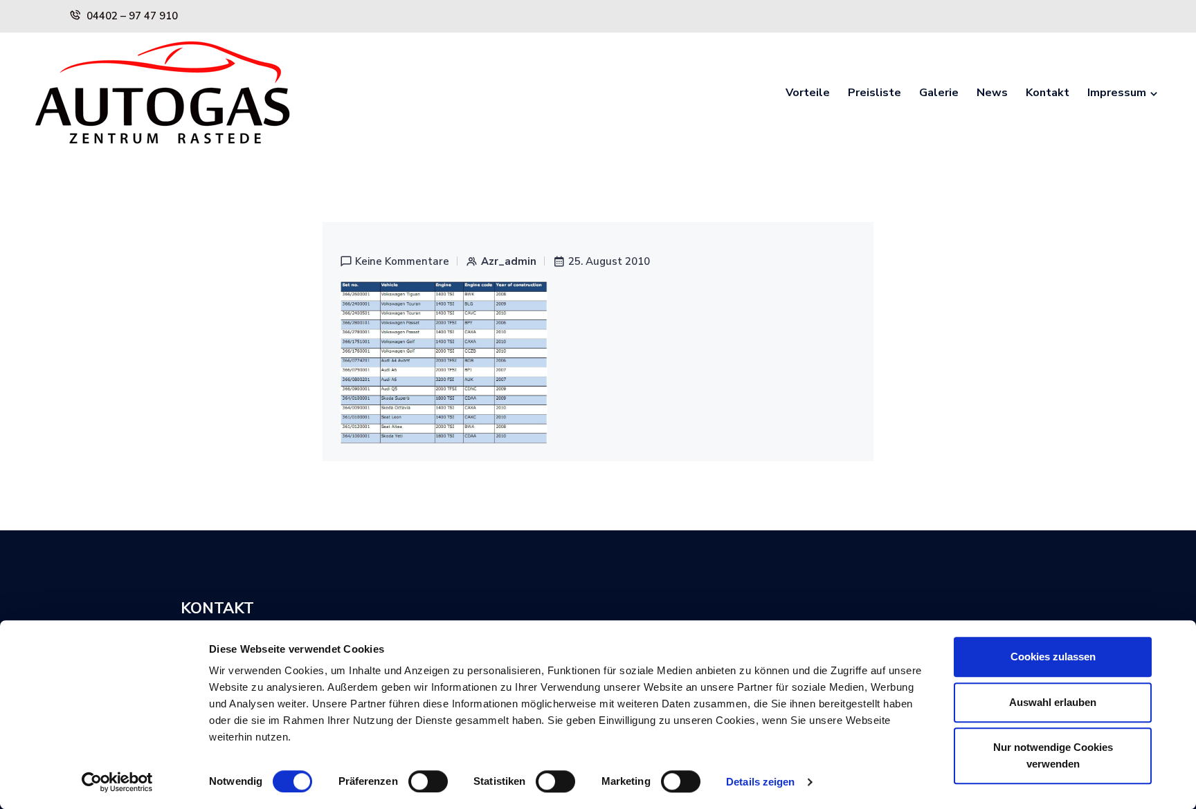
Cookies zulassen (1053, 656)
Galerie (939, 92)
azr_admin (508, 262)
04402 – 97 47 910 (132, 16)
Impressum (1116, 92)
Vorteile (808, 92)
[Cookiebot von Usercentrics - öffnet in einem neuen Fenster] (117, 782)
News (992, 92)
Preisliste (874, 92)
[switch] (428, 781)
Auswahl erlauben (1052, 702)
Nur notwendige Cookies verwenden (1053, 755)
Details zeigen (760, 782)
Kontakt (1047, 92)
